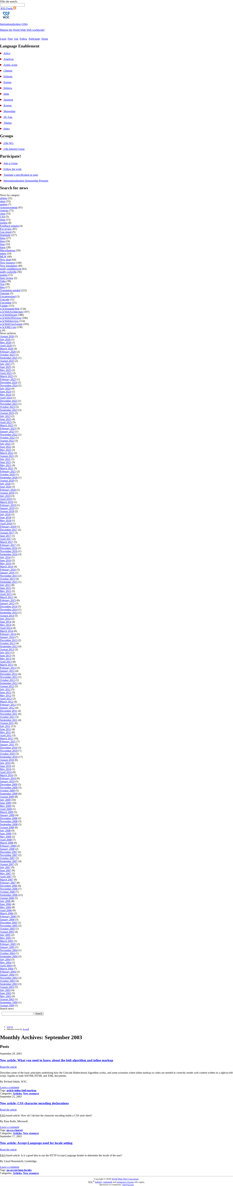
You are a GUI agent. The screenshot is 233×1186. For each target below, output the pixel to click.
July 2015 (5, 585)
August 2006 (7, 898)
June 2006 (5, 904)
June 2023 (5, 419)
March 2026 (6, 348)
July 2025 (5, 364)
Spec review (6, 278)
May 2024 (5, 394)
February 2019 (8, 505)
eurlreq (4, 222)
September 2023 (9, 410)
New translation (8, 265)
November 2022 (9, 434)
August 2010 (7, 759)
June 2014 (5, 621)
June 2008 (5, 833)
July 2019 (5, 496)
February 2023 (8, 428)
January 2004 (7, 974)
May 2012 (5, 695)
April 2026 (6, 345)
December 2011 (8, 710)
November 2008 (9, 821)
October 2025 (7, 354)
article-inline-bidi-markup (21, 1090)
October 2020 (7, 474)
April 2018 (6, 523)
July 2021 (5, 459)
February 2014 (8, 634)
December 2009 (8, 784)
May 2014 (5, 624)
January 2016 (7, 572)
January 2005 (7, 947)
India (6, 93)
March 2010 (6, 775)
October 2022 (7, 437)
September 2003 (9, 984)
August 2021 (7, 456)
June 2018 (5, 517)
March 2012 (6, 701)
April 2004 (6, 965)
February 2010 (8, 778)
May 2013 (5, 658)
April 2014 (6, 628)
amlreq (3, 204)
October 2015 (7, 578)
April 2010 (6, 772)
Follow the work (12, 169)
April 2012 (6, 698)
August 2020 (7, 480)
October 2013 (7, 643)
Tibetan (7, 122)
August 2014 (7, 615)
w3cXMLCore (8, 327)
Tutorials (4, 293)
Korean (7, 105)
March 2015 (6, 597)
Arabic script (10, 64)
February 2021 (8, 471)
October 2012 (7, 680)
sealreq (4, 275)
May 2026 (5, 342)
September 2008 (9, 824)
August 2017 (7, 532)
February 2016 (8, 569)
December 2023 (8, 400)
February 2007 (8, 882)
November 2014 (9, 609)
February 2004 (8, 971)
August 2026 (7, 336)
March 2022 (6, 453)
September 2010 (9, 756)
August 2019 (7, 492)
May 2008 (5, 836)
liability (98, 1182)
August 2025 (7, 360)
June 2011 (5, 729)
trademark (107, 1182)
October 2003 (7, 980)
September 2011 (8, 720)
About (44, 38)
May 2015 (5, 591)
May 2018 (5, 520)
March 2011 (6, 738)
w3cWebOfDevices (10, 317)
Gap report (6, 232)
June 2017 (5, 535)
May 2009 (5, 806)
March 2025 (6, 376)
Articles (4, 210)
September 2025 (9, 357)
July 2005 (5, 934)
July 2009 (5, 799)
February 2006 (8, 916)
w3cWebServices (9, 321)
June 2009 (5, 802)
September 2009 (9, 793)
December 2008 (8, 818)
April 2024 (6, 397)
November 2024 (9, 385)
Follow (23, 38)
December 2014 (8, 606)
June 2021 (5, 462)
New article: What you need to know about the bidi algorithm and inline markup (56, 1060)
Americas (8, 59)
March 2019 (6, 502)
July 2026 (5, 339)
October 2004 (7, 953)
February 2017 (8, 545)
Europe (7, 82)
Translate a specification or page (20, 174)
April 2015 (6, 594)
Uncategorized (8, 296)
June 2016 (5, 560)
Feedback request (9, 225)
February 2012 (8, 704)
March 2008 (6, 842)
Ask (16, 38)
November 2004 (9, 950)
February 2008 (8, 845)
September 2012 (9, 683)
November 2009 (9, 787)
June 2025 (5, 367)
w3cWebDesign (8, 314)
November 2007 (9, 855)
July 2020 (5, 483)
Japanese (8, 99)
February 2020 (8, 489)
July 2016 (5, 557)
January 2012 (7, 707)
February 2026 (8, 351)
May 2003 (5, 996)
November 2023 (9, 403)
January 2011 (7, 744)
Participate (34, 38)
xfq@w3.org (128, 1184)
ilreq (2, 241)
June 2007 (5, 870)
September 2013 (9, 646)
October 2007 (7, 858)
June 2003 (5, 993)
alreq (2, 201)
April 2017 (6, 538)
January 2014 (7, 637)
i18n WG (8, 143)
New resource (7, 262)
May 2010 (5, 769)
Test (2, 284)
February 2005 (8, 944)
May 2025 (5, 370)
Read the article (8, 1066)
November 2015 (9, 575)
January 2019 (7, 508)
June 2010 (5, 766)
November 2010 (9, 750)
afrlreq (3, 198)
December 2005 (8, 922)
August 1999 (7, 1005)
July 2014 (5, 618)
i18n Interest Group (14, 149)
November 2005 (9, 925)
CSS (2, 216)
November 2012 (9, 677)
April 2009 (6, 809)
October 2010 (7, 753)
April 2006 (6, 910)
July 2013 (5, 652)
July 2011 (5, 726)
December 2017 (8, 529)
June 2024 (5, 391)
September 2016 (9, 554)
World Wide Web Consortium (125, 1179)
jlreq (2, 244)
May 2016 (5, 563)
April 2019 (6, 499)
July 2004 (5, 959)
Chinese (7, 70)
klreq (2, 247)
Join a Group (10, 163)
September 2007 (9, 861)
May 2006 (5, 907)
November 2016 (9, 551)
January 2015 (7, 603)
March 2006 (6, 913)
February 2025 (8, 379)
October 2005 (7, 928)
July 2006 (5, 901)
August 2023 (7, 413)
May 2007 (5, 873)
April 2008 (6, 839)
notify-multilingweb (10, 268)
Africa (6, 53)
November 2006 (9, 888)
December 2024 (8, 382)
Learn (3, 38)
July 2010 (5, 763)
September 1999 (9, 1002)
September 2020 (9, 477)
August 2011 (7, 723)
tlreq (2, 287)
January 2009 (7, 815)
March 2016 (6, 566)
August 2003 (7, 987)
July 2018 (5, 514)
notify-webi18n (8, 271)
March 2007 (6, 879)
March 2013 (6, 664)
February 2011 (8, 741)
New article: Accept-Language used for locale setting (36, 1143)
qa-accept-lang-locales (19, 1170)
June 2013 (5, 655)
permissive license (125, 1182)
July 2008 (5, 830)
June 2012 (5, 692)
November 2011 (8, 713)
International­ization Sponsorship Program (25, 180)
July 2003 (5, 990)
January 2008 (7, 849)
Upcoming (5, 302)
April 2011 (6, 735)
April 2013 (6, 661)
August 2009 (7, 796)
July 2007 (5, 867)
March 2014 (6, 631)
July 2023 (5, 416)
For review (6, 228)
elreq (2, 219)
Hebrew (7, 88)
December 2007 (8, 852)
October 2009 (7, 790)
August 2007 (7, 864)
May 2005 (5, 938)
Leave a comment (9, 1087)
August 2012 (7, 686)
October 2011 (7, 717)
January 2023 (7, 431)
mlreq (3, 253)
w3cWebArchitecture (11, 311)
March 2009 (6, 812)
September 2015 (9, 581)
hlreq (2, 238)
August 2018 (7, 511)
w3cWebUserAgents (11, 324)
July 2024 (5, 388)
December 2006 (8, 885)
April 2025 (6, 373)
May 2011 (5, 732)
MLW (3, 256)
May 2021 (5, 465)
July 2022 (5, 443)
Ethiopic (8, 76)
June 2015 (5, 588)
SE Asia (7, 117)
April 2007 (6, 876)
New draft (5, 259)
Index (6, 128)
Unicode (4, 299)
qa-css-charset (14, 1130)
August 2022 (7, 440)
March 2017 (6, 542)
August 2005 (7, 931)
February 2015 (8, 600)
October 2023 (7, 407)
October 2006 (7, 891)
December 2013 (8, 640)
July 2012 (5, 689)
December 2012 (8, 674)
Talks (3, 281)
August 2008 (7, 827)
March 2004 (6, 968)
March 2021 (6, 468)
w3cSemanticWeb (9, 308)
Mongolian (9, 111)
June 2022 (5, 446)
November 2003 (9, 977)
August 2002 (7, 999)
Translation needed (10, 290)
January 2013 (7, 670)
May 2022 (5, 449)
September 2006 (9, 895)
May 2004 (5, 962)
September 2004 (9, 956)
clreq (2, 213)
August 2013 (7, 649)
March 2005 (6, 941)
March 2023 (6, 425)
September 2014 (9, 612)
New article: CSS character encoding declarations (34, 1103)
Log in (10, 1027)
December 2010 (8, 747)
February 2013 (8, 667)
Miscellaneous (7, 250)
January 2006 (7, 919)
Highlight (5, 235)
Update (4, 305)
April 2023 (6, 422)
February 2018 (8, 526)
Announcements (9, 207)
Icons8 (26, 1029)
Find (10, 38)
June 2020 (5, 486)
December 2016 (8, 548)
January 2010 (7, 781)
